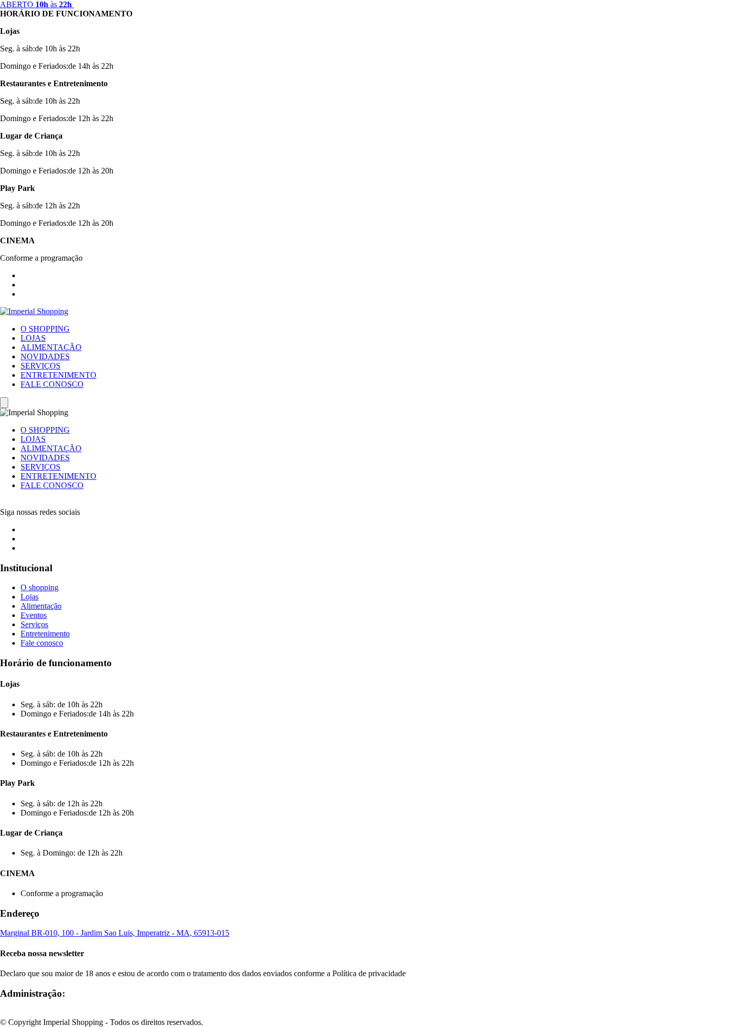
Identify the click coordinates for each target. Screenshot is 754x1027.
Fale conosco (42, 642)
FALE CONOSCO (52, 384)
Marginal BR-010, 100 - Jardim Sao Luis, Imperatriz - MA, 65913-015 (114, 932)
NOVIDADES (45, 356)
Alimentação (41, 606)
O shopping (39, 587)
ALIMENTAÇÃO (51, 347)
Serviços (34, 624)
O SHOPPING (45, 328)
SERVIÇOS (41, 365)
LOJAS (33, 338)
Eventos (34, 615)
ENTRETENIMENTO (58, 375)
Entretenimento (45, 633)
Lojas (29, 596)
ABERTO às (36, 4)
